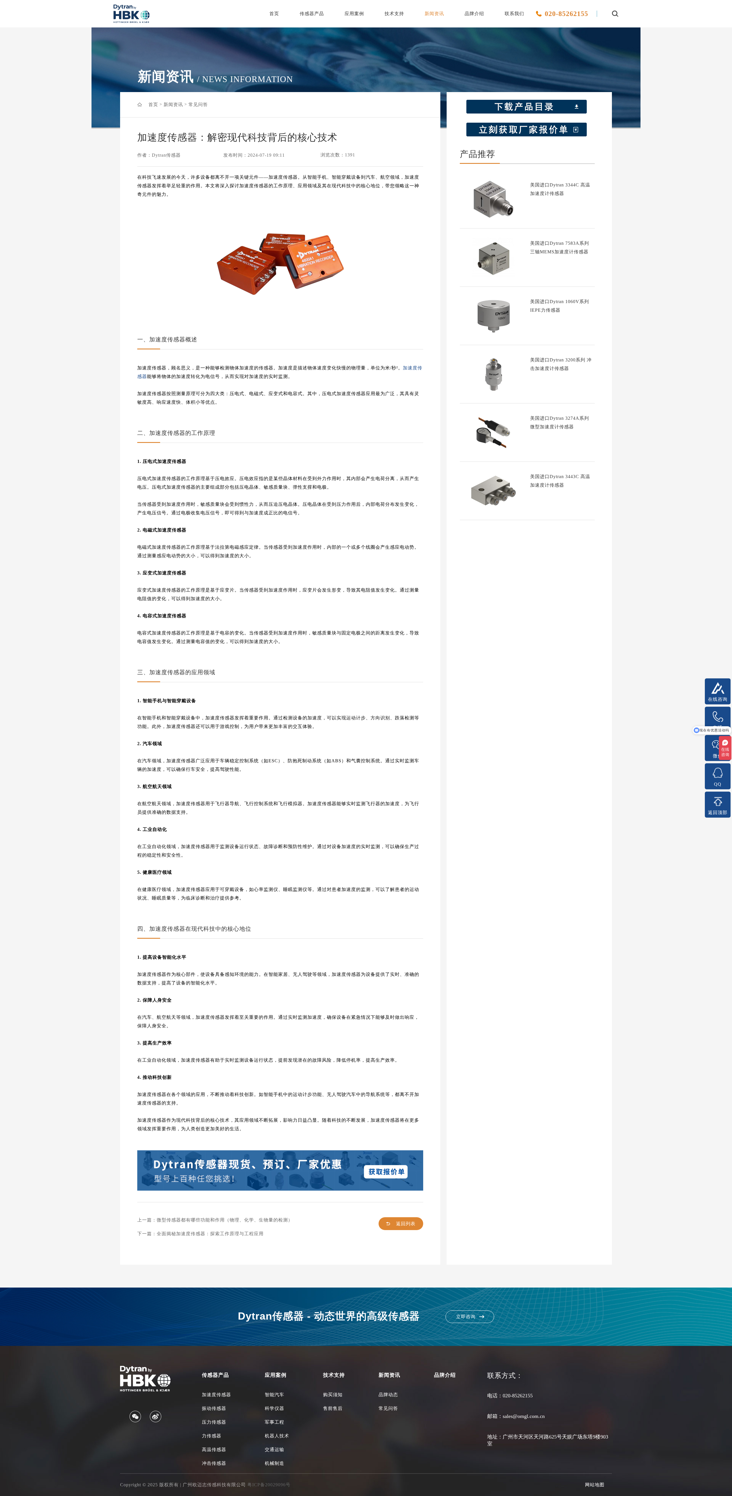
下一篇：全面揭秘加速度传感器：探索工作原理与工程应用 (200, 1233)
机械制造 (274, 1463)
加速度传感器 (216, 1394)
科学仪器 (274, 1408)
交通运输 (274, 1449)
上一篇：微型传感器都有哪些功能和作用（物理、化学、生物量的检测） (215, 1220)
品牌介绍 (474, 13)
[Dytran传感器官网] (132, 21)
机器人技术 (277, 1435)
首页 (274, 13)
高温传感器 (214, 1449)
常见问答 (198, 104)
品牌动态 (388, 1394)
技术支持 (394, 13)
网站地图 (594, 1484)
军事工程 (274, 1422)
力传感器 (211, 1435)
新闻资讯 (434, 13)
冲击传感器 (214, 1463)
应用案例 (354, 13)
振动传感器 (214, 1408)
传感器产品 (312, 13)
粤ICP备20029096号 (269, 1484)
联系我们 (514, 13)
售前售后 (333, 1408)
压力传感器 (214, 1422)
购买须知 (333, 1394)
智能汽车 (274, 1394)
